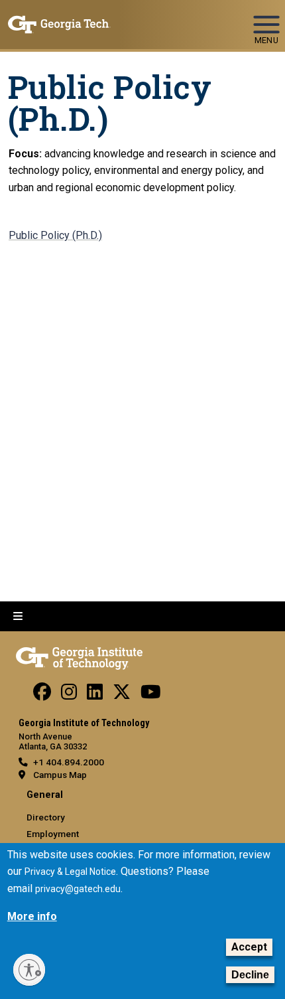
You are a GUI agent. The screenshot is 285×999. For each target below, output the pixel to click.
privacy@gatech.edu (78, 889)
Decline (250, 974)
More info (32, 916)
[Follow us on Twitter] (122, 695)
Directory (46, 817)
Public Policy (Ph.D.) (55, 235)
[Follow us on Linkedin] (95, 695)
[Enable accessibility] (29, 970)
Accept (249, 947)
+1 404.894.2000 (68, 762)
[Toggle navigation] (266, 18)
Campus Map (60, 774)
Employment (53, 833)
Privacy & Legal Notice (70, 871)
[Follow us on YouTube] (151, 695)
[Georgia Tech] (79, 656)
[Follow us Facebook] (42, 695)
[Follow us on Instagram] (69, 695)
